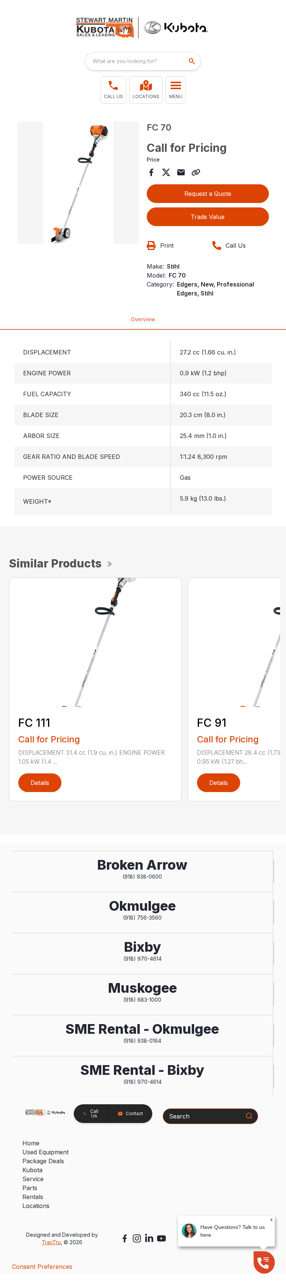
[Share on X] (166, 172)
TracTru (51, 1242)
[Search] (249, 1116)
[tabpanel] (78, 184)
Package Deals (43, 1161)
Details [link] (40, 782)
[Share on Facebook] (151, 172)
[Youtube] (161, 1238)
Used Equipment (45, 1152)
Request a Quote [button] (207, 193)
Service (33, 1179)
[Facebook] (124, 1238)
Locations (36, 1206)
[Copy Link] (195, 172)
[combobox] (143, 61)
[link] (146, 90)
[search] (192, 61)
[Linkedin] (149, 1238)
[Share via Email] (181, 172)
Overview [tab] (143, 319)
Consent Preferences (42, 1266)
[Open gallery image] (78, 183)
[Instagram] (137, 1238)
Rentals (32, 1197)
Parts (29, 1188)
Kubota (32, 1170)
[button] (113, 90)
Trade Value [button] (208, 216)
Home (30, 1143)
